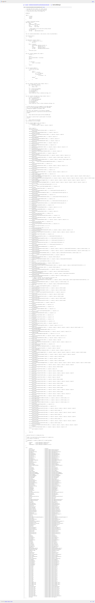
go (23, 4)
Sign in (93, 1)
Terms (11, 601)
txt (90, 601)
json (93, 601)
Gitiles (6, 601)
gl (51, 4)
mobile (26, 4)
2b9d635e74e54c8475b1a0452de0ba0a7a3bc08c (39, 4)
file (43, 7)
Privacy (9, 601)
